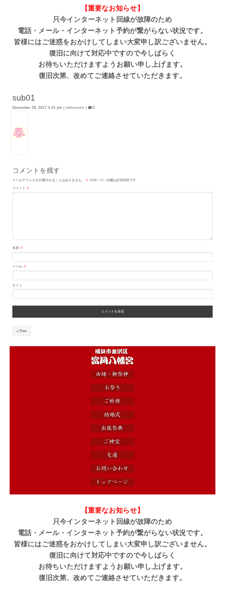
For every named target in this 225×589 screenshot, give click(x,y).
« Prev (21, 331)
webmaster (75, 108)
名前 (17, 248)
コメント (21, 188)
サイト (17, 285)
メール (19, 266)
